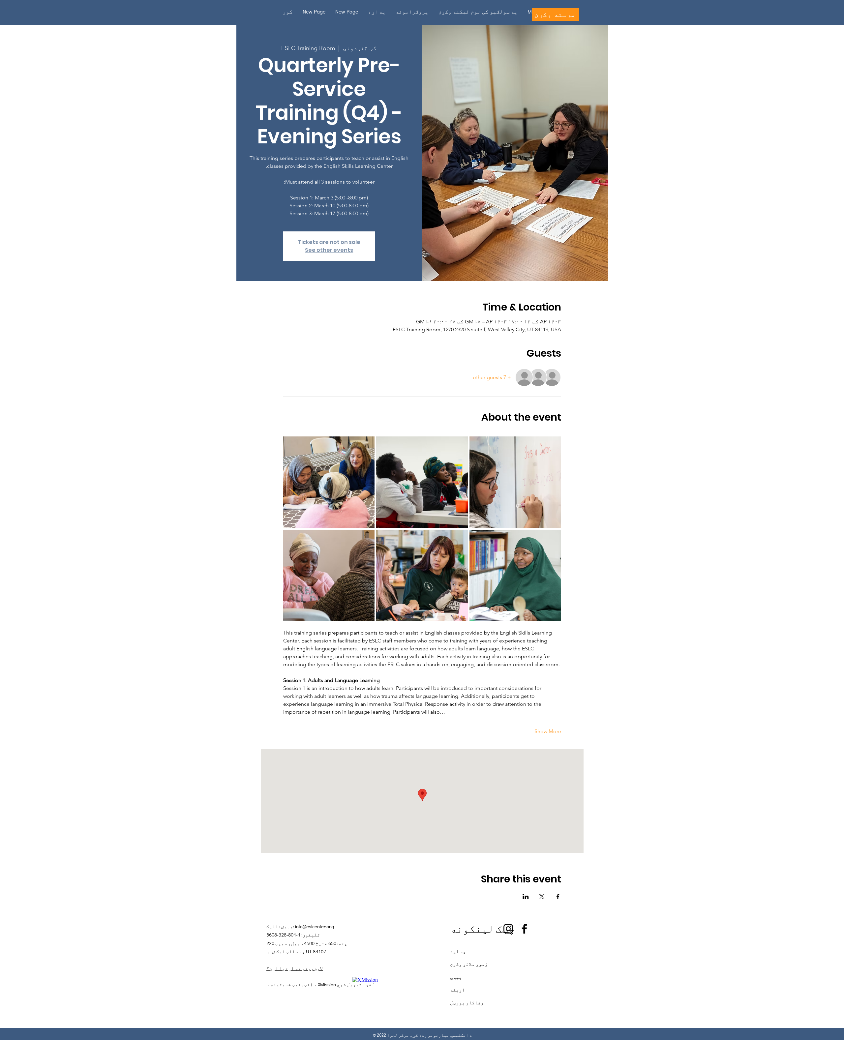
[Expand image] (329, 482)
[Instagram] (508, 928)
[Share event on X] (542, 896)
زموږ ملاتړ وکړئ (469, 964)
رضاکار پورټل (467, 1002)
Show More (547, 731)
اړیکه (457, 989)
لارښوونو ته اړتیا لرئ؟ (294, 968)
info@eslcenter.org (314, 926)
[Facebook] (524, 928)
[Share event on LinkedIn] (526, 896)
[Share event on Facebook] (558, 896)
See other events (329, 250)
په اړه (458, 951)
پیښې (456, 976)
